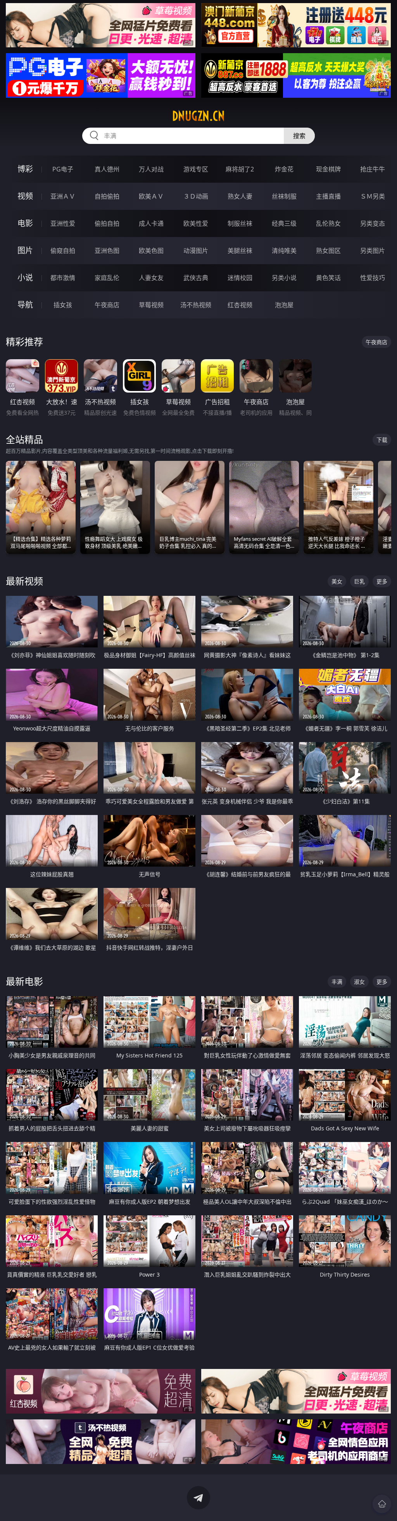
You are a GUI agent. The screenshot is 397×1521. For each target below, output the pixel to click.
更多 (381, 581)
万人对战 (151, 169)
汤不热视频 (195, 305)
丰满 (336, 981)
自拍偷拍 (107, 196)
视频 (25, 196)
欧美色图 (151, 250)
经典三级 (284, 223)
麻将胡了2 (240, 169)
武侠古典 (195, 277)
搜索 (299, 136)
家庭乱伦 (107, 277)
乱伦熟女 (328, 223)
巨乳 (359, 581)
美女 (336, 581)
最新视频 (24, 580)
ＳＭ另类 (372, 196)
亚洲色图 (107, 250)
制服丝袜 (240, 223)
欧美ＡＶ (151, 196)
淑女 (359, 981)
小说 (25, 277)
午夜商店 (107, 305)
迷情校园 (240, 277)
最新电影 (24, 981)
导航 (25, 304)
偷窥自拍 (62, 250)
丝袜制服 (284, 196)
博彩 (25, 169)
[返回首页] (382, 1504)
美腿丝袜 (240, 250)
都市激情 (62, 277)
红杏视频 (240, 305)
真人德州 (107, 169)
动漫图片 (195, 250)
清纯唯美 (284, 250)
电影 (25, 223)
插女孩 (63, 305)
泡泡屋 (284, 305)
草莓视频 (151, 305)
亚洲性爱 (62, 223)
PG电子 (62, 169)
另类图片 (372, 250)
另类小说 (284, 277)
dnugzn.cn (198, 116)
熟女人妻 (240, 196)
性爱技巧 (372, 277)
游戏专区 (195, 169)
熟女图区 (328, 250)
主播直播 (328, 196)
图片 (25, 250)
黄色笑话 (328, 277)
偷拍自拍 (107, 223)
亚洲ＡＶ (62, 196)
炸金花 (284, 169)
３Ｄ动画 (195, 196)
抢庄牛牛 (372, 169)
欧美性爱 (195, 223)
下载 (381, 439)
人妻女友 (151, 277)
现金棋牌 (328, 169)
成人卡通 (151, 223)
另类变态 (372, 223)
